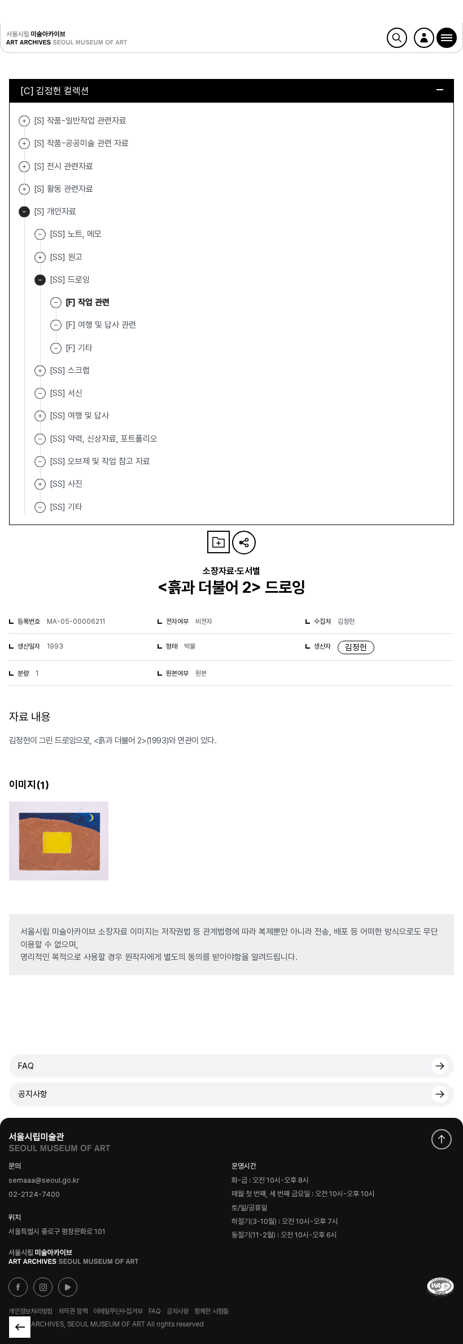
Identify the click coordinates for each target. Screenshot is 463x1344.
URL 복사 (244, 542)
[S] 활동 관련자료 (24, 189)
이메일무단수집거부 (118, 1311)
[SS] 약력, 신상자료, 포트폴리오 (104, 438)
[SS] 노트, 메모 (76, 234)
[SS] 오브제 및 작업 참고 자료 (100, 461)
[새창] (440, 1287)
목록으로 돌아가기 (19, 1327)
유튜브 (68, 1287)
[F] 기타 (79, 347)
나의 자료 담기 (218, 542)
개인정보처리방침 (30, 1311)
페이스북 (18, 1287)
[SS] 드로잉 (40, 280)
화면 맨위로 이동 (441, 1139)
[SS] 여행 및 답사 (40, 416)
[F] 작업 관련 (87, 302)
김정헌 (356, 647)
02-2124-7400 (34, 1194)
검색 (397, 38)
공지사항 (32, 1094)
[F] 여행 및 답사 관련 (100, 325)
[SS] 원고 (40, 257)
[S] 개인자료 (24, 211)
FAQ (26, 1066)
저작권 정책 (73, 1311)
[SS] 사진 (40, 484)
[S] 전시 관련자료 (24, 166)
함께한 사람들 (211, 1311)
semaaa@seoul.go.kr (44, 1180)
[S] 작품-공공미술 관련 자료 (24, 143)
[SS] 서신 (66, 393)
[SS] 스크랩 (40, 370)
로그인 (424, 38)
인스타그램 (43, 1287)
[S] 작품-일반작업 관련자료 (24, 121)
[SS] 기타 (66, 506)
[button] (446, 38)
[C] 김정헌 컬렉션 (54, 90)
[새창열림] (59, 1139)
